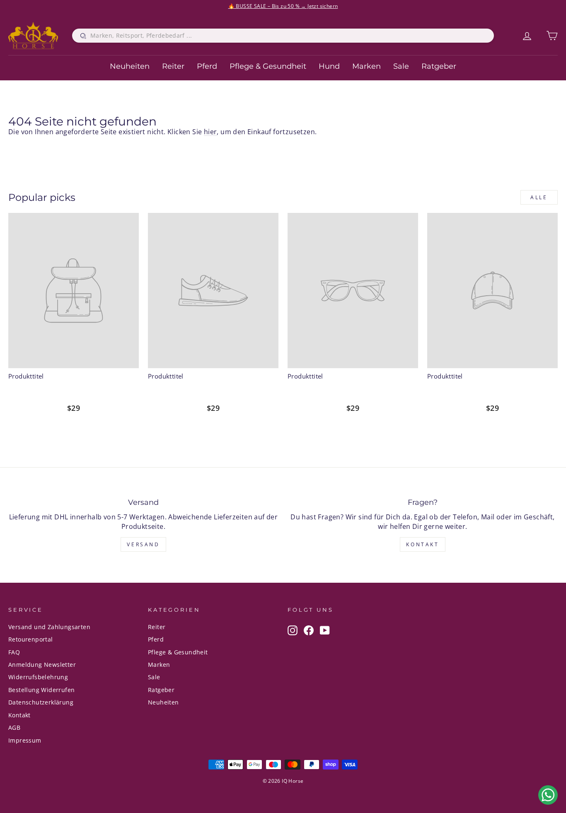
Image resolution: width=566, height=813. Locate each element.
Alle (538, 197)
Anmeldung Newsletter (42, 664)
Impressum (24, 740)
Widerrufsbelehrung (38, 677)
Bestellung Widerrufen (41, 690)
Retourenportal (30, 639)
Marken (366, 66)
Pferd (207, 66)
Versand (143, 544)
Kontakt (422, 544)
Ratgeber (438, 66)
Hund (329, 66)
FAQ (14, 652)
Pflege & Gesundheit (268, 66)
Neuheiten (130, 66)
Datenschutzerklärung (40, 702)
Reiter (173, 66)
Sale (401, 66)
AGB (14, 727)
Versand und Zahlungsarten (49, 627)
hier (210, 131)
